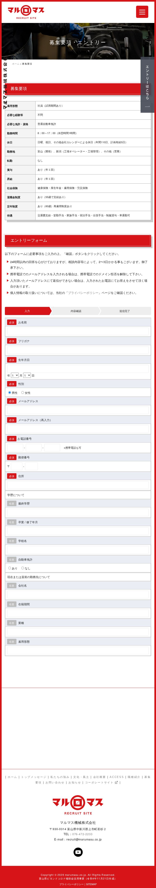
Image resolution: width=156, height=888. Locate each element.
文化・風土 (81, 777)
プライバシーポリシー (83, 292)
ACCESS (117, 777)
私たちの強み (60, 777)
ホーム (12, 777)
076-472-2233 (82, 834)
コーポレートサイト (100, 782)
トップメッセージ (34, 777)
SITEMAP (91, 884)
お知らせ (74, 782)
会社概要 (99, 777)
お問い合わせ (55, 782)
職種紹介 (134, 777)
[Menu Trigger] (142, 12)
